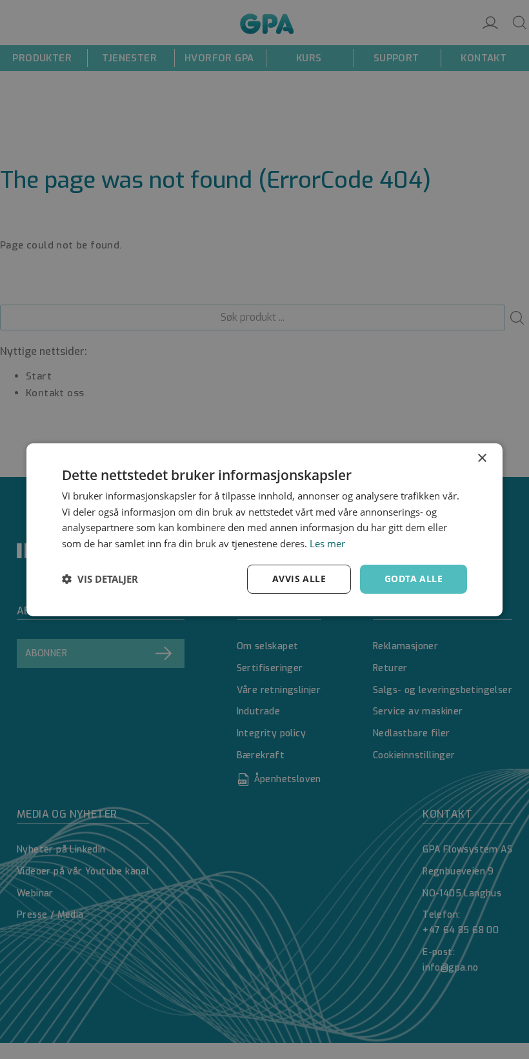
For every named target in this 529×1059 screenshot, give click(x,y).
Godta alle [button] (413, 578)
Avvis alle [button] (299, 578)
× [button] (481, 458)
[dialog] (264, 529)
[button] (100, 579)
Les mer (327, 543)
